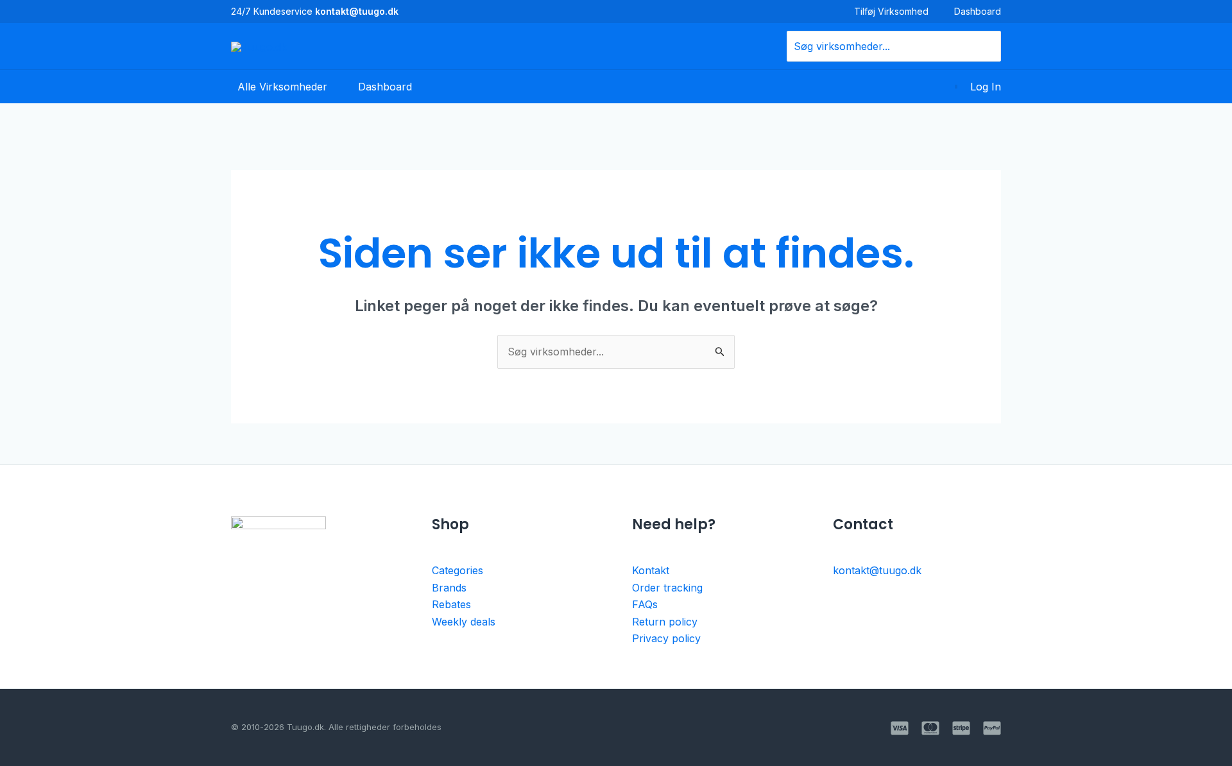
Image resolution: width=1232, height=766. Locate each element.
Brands (449, 587)
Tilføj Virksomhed (891, 11)
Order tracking (667, 587)
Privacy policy (666, 638)
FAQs (645, 604)
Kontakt (650, 570)
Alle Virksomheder (282, 86)
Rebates (451, 604)
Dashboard (977, 11)
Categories (457, 570)
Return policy (664, 621)
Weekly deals (463, 621)
